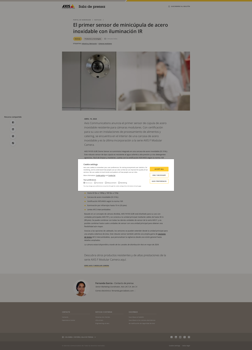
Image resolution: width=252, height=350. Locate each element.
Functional (99, 183)
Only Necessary (159, 175)
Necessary (89, 183)
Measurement (111, 183)
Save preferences (159, 181)
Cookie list (111, 175)
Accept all (159, 169)
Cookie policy (100, 175)
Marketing (123, 183)
